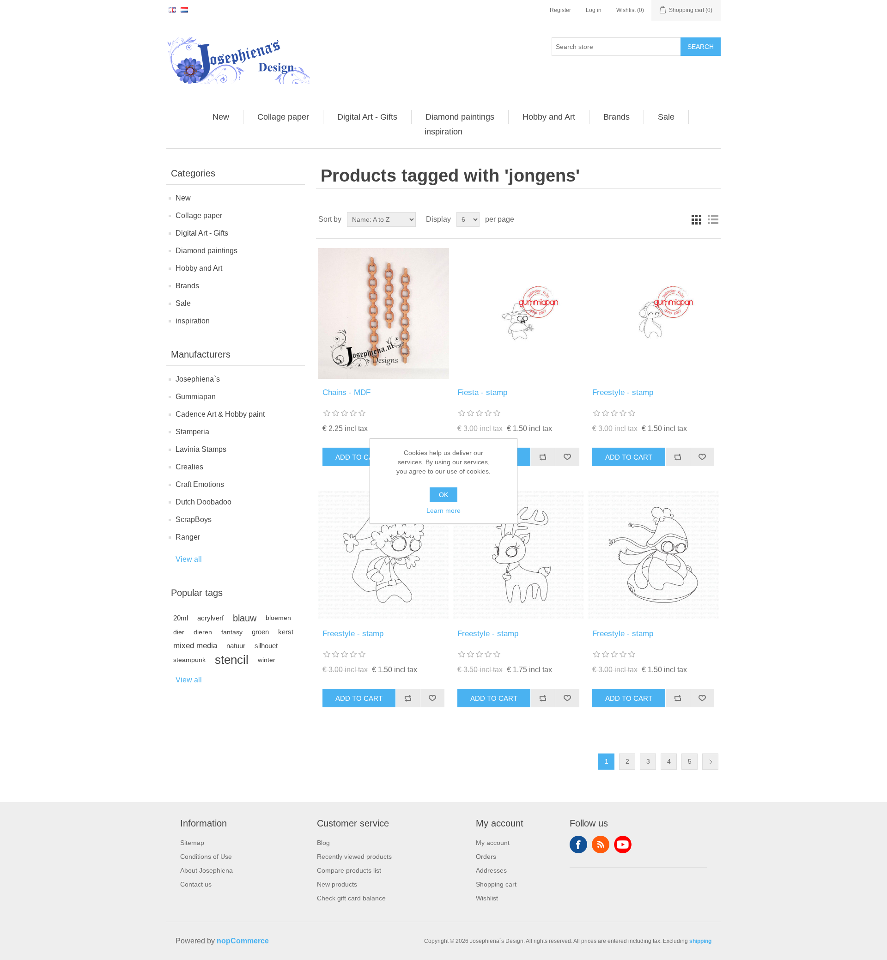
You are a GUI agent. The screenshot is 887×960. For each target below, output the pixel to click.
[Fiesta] (518, 313)
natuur (235, 646)
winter (266, 659)
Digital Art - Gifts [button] (367, 117)
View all (189, 559)
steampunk (189, 659)
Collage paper (199, 215)
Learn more (443, 510)
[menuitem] (221, 117)
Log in (593, 10)
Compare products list (349, 870)
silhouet (266, 646)
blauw (244, 618)
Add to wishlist (567, 457)
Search (700, 46)
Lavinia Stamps (201, 449)
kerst (285, 632)
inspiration (193, 321)
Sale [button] (666, 117)
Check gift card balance (351, 898)
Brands (187, 286)
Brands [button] (616, 117)
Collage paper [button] (283, 117)
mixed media (195, 645)
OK (443, 494)
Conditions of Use (206, 856)
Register (560, 10)
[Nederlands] (184, 9)
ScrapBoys (194, 519)
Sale (183, 303)
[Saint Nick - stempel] (383, 554)
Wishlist (487, 898)
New (183, 198)
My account (493, 842)
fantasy (232, 632)
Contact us (196, 884)
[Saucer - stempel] (653, 554)
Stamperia (192, 432)
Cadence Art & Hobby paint (220, 414)
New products (337, 884)
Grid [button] (696, 219)
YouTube (623, 844)
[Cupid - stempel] (518, 554)
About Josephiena (206, 870)
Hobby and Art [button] (548, 117)
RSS (600, 844)
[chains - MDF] (383, 313)
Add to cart (359, 457)
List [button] (712, 219)
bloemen (278, 617)
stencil (232, 659)
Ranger (188, 537)
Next (710, 761)
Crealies (189, 467)
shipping (700, 941)
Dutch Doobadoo (203, 502)
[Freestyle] (653, 313)
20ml (180, 618)
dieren (203, 632)
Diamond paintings (206, 251)
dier (178, 632)
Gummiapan (196, 397)
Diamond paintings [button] (459, 117)
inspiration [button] (443, 131)
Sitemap (192, 842)
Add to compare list (542, 457)
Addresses (491, 870)
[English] (172, 9)
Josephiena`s (198, 379)
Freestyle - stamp (622, 392)
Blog (323, 842)
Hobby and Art (199, 268)
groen (260, 632)
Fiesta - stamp (482, 392)
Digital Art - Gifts (202, 233)
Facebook (578, 844)
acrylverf (210, 618)
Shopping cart (496, 884)
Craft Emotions (200, 484)
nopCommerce (243, 941)
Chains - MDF (346, 392)
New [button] (221, 117)
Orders (486, 856)
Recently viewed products (354, 856)
